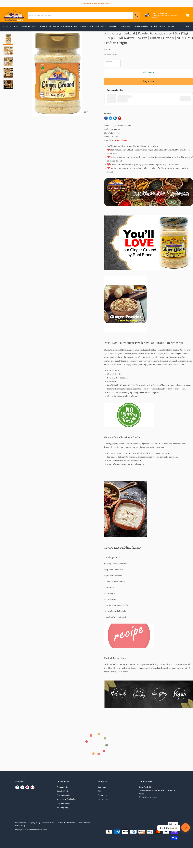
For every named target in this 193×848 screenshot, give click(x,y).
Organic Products (28, 26)
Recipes (171, 26)
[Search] (136, 15)
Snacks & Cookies (141, 26)
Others (162, 26)
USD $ (171, 824)
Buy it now (148, 81)
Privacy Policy (63, 787)
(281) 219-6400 (151, 797)
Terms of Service (63, 795)
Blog (100, 791)
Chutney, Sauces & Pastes (60, 26)
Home (5, 26)
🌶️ (185, 827)
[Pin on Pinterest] (119, 118)
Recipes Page (103, 799)
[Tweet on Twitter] (110, 118)
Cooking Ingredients (83, 26)
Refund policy (62, 807)
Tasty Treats (126, 26)
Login (187, 26)
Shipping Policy (63, 791)
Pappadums (113, 26)
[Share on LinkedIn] (115, 118)
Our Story (14, 26)
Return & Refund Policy (66, 799)
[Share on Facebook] (106, 118)
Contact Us (102, 795)
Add (186, 99)
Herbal (154, 26)
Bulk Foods (100, 26)
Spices (42, 26)
